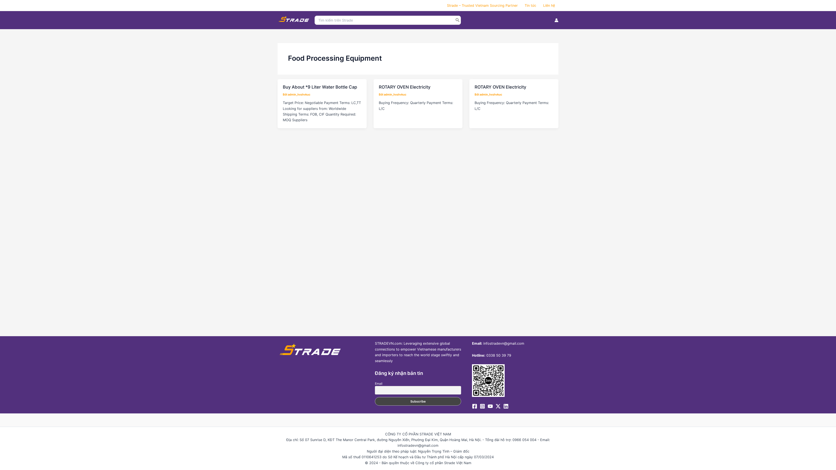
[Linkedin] (506, 406)
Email (378, 383)
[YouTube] (490, 406)
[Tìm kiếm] (458, 20)
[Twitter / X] (498, 406)
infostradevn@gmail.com (503, 343)
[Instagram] (482, 406)
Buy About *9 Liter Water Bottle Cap (320, 87)
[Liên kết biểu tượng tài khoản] (556, 20)
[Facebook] (474, 406)
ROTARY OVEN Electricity (404, 87)
